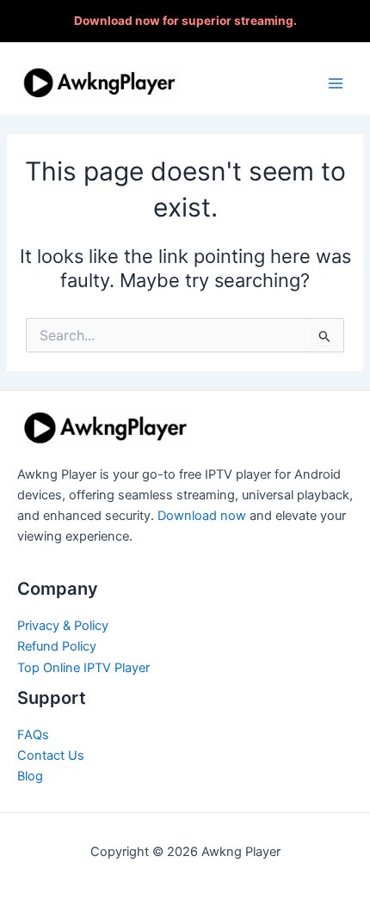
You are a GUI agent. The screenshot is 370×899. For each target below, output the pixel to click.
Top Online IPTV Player (83, 668)
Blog (30, 776)
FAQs (33, 735)
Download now (201, 515)
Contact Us (50, 755)
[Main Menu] (335, 82)
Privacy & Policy (62, 625)
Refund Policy (56, 646)
